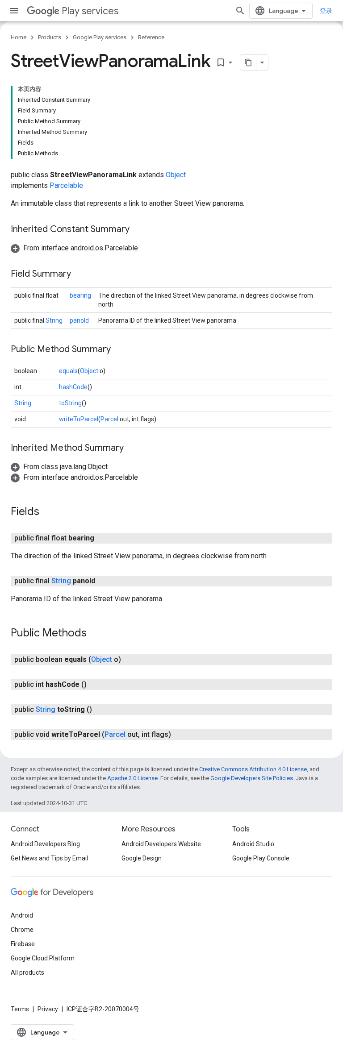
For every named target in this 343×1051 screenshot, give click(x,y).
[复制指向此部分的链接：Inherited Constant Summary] (138, 229)
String (54, 320)
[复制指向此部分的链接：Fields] (48, 512)
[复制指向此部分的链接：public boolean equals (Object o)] (130, 659)
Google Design (141, 858)
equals (68, 370)
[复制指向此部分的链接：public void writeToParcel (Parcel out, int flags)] (180, 734)
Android (22, 915)
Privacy (48, 1009)
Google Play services (99, 37)
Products (49, 37)
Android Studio (253, 843)
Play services (90, 11)
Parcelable (66, 185)
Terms (20, 1009)
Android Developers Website (161, 843)
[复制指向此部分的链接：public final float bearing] (103, 538)
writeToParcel (78, 419)
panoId (79, 320)
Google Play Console (260, 858)
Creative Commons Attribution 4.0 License (253, 769)
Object (176, 174)
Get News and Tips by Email (49, 858)
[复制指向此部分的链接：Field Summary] (80, 274)
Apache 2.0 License (132, 778)
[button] (74, 248)
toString (70, 403)
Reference (151, 37)
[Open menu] (14, 10)
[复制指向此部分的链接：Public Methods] (96, 633)
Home (18, 37)
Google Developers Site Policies (251, 778)
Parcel (109, 419)
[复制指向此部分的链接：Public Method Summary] (120, 350)
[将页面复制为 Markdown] (248, 62)
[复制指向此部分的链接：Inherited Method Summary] (133, 448)
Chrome (22, 929)
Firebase (23, 943)
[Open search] (240, 10)
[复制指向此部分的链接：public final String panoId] (104, 581)
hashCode (73, 386)
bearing (80, 295)
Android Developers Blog (45, 843)
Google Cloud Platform (43, 958)
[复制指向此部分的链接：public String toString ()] (101, 709)
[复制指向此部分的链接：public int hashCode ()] (96, 684)
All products (27, 972)
